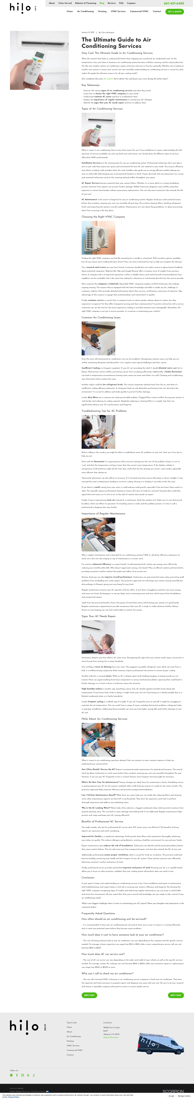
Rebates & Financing (85, 3)
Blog (102, 3)
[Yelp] (28, 1075)
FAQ (121, 3)
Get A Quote (174, 11)
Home (69, 1027)
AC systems (108, 79)
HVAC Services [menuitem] (118, 11)
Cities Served (65, 3)
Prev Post (89, 995)
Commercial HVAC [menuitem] (139, 11)
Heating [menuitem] (102, 11)
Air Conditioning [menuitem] (85, 11)
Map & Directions (110, 1037)
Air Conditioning (74, 1036)
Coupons (131, 3)
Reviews (112, 3)
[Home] (23, 8)
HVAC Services (73, 1046)
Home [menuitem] (70, 11)
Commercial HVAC (75, 1050)
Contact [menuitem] (157, 11)
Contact (70, 1055)
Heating (70, 1041)
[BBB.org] (33, 1075)
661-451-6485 (174, 3)
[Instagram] (22, 1075)
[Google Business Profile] (11, 1075)
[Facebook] (17, 1075)
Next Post (176, 995)
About (52, 3)
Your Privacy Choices (38, 1091)
